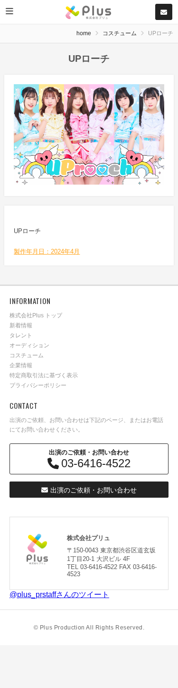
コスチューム (120, 33)
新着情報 (20, 325)
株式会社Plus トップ (35, 315)
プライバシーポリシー (37, 385)
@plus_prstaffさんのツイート (59, 594)
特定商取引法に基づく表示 (43, 375)
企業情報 (20, 365)
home (83, 33)
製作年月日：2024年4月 (47, 251)
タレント (20, 335)
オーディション (29, 345)
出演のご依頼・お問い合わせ (93, 490)
